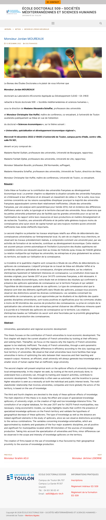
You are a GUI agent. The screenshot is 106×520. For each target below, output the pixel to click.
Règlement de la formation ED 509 (84, 494)
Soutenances (31, 43)
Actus (18, 29)
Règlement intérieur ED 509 (84, 486)
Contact (54, 2)
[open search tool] (101, 23)
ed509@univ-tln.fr (54, 493)
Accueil (8, 29)
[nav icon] (53, 23)
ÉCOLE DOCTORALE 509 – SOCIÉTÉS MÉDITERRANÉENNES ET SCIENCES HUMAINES (59, 10)
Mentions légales (32, 515)
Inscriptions (76, 480)
